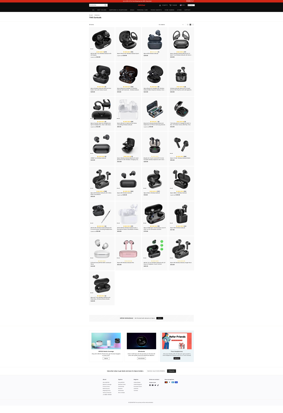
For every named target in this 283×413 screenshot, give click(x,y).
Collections (97, 15)
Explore (106, 358)
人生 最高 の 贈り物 (107, 394)
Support (188, 10)
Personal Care (142, 10)
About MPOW (106, 382)
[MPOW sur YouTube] (152, 385)
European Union (138, 386)
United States (137, 382)
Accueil (91, 15)
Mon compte (121, 392)
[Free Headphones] (177, 341)
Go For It (177, 358)
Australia (136, 388)
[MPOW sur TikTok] (158, 385)
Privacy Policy (106, 386)
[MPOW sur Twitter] (155, 385)
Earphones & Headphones (118, 10)
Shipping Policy (106, 390)
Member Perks (122, 384)
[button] (101, 52)
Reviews (120, 388)
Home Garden (169, 10)
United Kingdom (138, 384)
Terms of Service (107, 392)
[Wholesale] (141, 341)
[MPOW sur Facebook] (150, 385)
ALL (93, 10)
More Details (141, 358)
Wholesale (121, 390)
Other (179, 10)
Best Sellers (102, 10)
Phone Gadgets (156, 10)
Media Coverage (107, 384)
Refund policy (106, 388)
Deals (132, 10)
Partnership (121, 386)
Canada (136, 390)
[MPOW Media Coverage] (106, 341)
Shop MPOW (121, 382)
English (191, 5)
